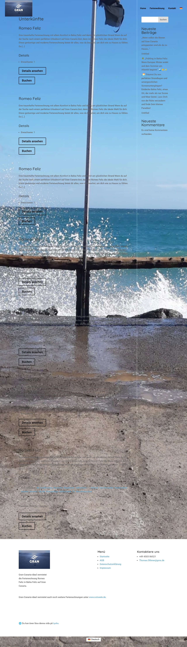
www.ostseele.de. (97, 597)
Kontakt (172, 8)
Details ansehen (32, 71)
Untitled (145, 53)
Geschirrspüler (106, 487)
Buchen (27, 80)
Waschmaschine (84, 491)
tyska (55, 623)
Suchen (163, 19)
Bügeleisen (69, 487)
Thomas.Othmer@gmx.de (151, 560)
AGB (102, 560)
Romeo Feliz (30, 28)
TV (73, 491)
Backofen (58, 487)
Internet (24, 491)
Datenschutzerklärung (110, 564)
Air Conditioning (44, 487)
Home (143, 8)
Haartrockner (120, 487)
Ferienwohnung (157, 8)
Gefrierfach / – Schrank (86, 487)
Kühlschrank (65, 491)
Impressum (105, 568)
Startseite (104, 556)
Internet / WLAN (37, 491)
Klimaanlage (52, 491)
